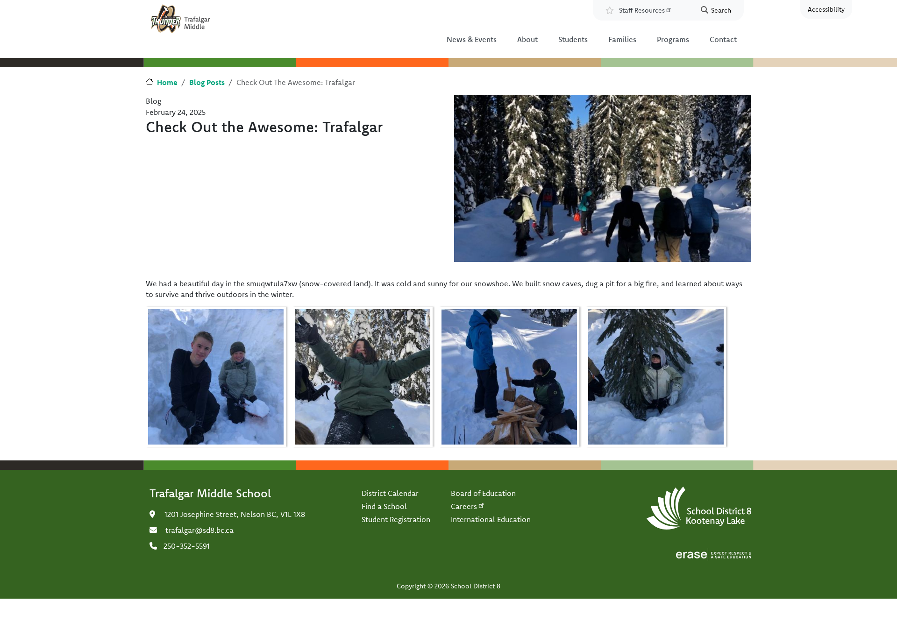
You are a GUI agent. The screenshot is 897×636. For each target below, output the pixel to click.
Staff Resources (642, 10)
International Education (491, 519)
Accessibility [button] (826, 9)
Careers (464, 506)
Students (573, 39)
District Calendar (390, 493)
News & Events (472, 39)
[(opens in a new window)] (713, 553)
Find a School (384, 506)
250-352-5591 (187, 546)
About (527, 39)
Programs (673, 39)
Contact (723, 39)
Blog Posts (207, 82)
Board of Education (483, 493)
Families (622, 39)
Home (167, 82)
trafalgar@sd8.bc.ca (199, 530)
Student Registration (396, 519)
